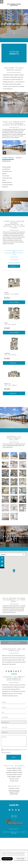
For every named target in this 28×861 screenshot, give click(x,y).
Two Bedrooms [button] (14, 259)
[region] (14, 855)
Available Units (14, 363)
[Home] (14, 4)
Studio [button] (14, 254)
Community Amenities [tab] (8, 157)
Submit (13, 757)
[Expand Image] (5, 455)
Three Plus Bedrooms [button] (14, 262)
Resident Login (14, 642)
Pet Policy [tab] (19, 157)
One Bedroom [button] (14, 257)
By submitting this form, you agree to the (12, 749)
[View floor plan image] (14, 283)
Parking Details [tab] (6, 161)
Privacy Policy (14, 829)
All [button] (14, 251)
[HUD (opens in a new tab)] (10, 809)
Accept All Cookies (7, 858)
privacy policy (23, 749)
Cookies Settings (20, 858)
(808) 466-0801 (14, 794)
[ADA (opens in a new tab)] (13, 809)
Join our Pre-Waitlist (14, 302)
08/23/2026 (13, 266)
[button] (1, 2)
